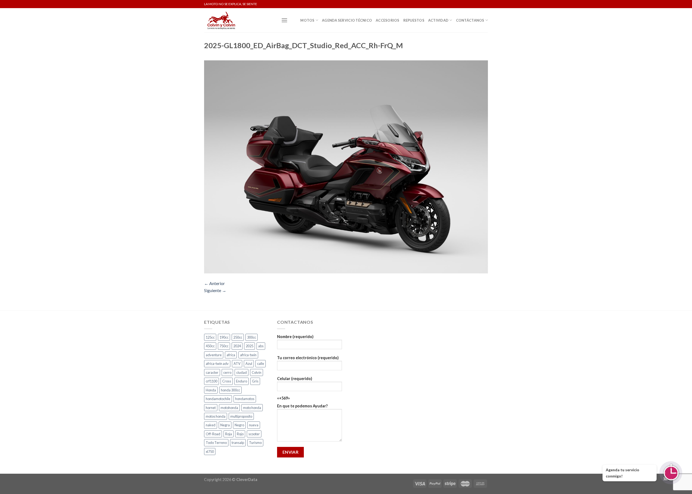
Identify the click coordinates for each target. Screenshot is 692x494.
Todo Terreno (216, 442)
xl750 (210, 451)
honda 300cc (230, 390)
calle (260, 363)
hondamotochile (218, 399)
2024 (237, 346)
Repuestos (413, 20)
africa (231, 355)
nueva (253, 425)
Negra (225, 425)
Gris (255, 381)
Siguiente (215, 290)
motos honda (215, 416)
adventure (214, 355)
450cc (210, 346)
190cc (223, 337)
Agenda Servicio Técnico (347, 20)
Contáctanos (470, 20)
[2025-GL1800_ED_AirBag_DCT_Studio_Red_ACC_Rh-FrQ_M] (346, 166)
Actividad (438, 20)
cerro (227, 372)
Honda (211, 390)
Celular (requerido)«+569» (294, 388)
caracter (212, 372)
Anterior (214, 283)
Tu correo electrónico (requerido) (308, 357)
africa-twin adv (217, 363)
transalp (238, 442)
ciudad (241, 372)
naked (210, 425)
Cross (226, 381)
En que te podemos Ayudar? (302, 406)
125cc (210, 337)
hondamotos (244, 399)
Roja (228, 434)
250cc (237, 337)
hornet (211, 407)
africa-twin (248, 355)
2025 (249, 346)
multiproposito (241, 416)
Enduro (241, 381)
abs (261, 346)
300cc (251, 337)
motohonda (229, 407)
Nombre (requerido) (295, 336)
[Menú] (284, 20)
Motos (307, 20)
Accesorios (388, 20)
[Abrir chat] (670, 472)
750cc (223, 346)
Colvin (256, 372)
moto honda (252, 407)
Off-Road (213, 434)
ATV (237, 363)
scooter (254, 434)
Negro (239, 425)
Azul (248, 363)
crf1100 (211, 381)
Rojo (240, 434)
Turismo (255, 442)
